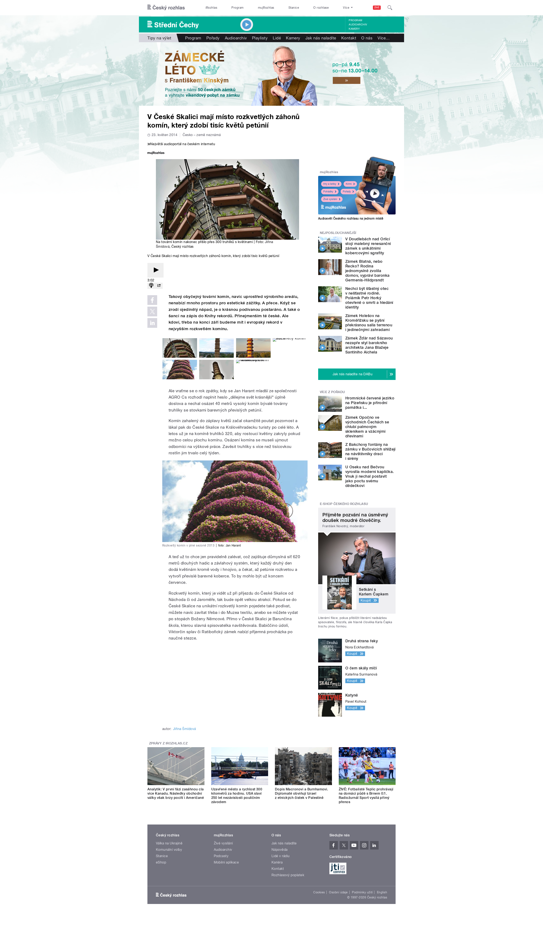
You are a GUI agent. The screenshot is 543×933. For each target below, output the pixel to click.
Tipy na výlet (159, 38)
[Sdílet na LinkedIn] (152, 323)
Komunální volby (169, 850)
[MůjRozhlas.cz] (155, 153)
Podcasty (221, 856)
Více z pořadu (332, 392)
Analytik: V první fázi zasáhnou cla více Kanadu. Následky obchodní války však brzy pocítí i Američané (175, 793)
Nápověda (280, 850)
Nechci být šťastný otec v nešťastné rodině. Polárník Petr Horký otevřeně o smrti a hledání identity (369, 297)
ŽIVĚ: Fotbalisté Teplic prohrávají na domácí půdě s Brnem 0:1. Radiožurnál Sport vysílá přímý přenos (366, 795)
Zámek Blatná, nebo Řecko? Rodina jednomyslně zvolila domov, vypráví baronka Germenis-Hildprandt (367, 270)
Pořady (213, 38)
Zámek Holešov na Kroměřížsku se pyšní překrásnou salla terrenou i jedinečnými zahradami (368, 322)
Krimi (349, 183)
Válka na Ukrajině (169, 843)
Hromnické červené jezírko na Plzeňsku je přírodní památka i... (369, 403)
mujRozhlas (266, 7)
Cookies (319, 892)
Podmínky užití (362, 892)
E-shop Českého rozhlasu (344, 504)
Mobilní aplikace (226, 862)
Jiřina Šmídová (184, 729)
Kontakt (348, 38)
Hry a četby (329, 183)
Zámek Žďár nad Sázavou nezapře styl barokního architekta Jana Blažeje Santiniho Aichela (369, 345)
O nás (366, 38)
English (382, 892)
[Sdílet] (159, 286)
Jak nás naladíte (320, 38)
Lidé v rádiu (281, 856)
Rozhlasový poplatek (288, 875)
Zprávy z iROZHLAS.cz (168, 743)
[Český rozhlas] (166, 7)
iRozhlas (211, 7)
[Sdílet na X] (152, 311)
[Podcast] (151, 286)
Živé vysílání (330, 199)
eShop (161, 862)
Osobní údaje (338, 892)
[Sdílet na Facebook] (152, 300)
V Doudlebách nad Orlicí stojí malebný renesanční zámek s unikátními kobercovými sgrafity (368, 246)
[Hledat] (390, 7)
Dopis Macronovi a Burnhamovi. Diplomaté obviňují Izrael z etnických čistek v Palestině (301, 793)
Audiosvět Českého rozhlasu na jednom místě (350, 218)
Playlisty (260, 38)
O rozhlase (321, 7)
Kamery (354, 28)
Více (384, 38)
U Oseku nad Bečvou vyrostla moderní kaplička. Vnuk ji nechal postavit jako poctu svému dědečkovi (369, 476)
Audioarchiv (358, 24)
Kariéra (277, 862)
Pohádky (328, 191)
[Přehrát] (155, 270)
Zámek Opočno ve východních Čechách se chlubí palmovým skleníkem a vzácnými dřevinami (367, 426)
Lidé (277, 38)
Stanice (293, 7)
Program (237, 7)
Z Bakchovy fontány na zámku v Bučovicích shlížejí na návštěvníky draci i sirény (370, 451)
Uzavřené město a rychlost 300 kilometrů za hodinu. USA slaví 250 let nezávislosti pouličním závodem (236, 795)
